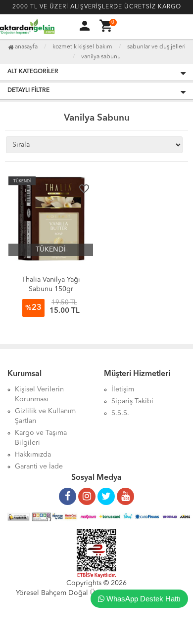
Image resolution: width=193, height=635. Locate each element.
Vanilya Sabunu (101, 57)
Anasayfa (25, 47)
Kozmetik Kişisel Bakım (82, 47)
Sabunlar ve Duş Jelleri (156, 47)
